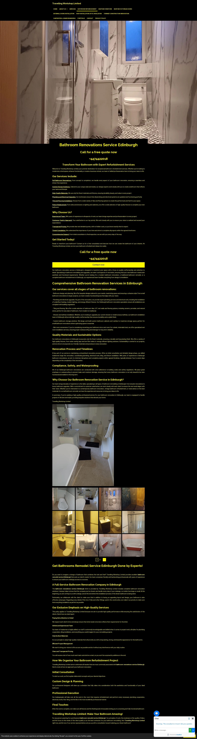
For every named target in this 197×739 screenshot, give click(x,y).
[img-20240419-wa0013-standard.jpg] (110, 545)
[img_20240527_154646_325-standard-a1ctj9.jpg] (63, 522)
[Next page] (104, 559)
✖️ (193, 718)
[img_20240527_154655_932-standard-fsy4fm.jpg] (86, 522)
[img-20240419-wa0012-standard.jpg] (133, 545)
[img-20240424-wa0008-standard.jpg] (63, 498)
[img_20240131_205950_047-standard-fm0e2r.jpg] (86, 545)
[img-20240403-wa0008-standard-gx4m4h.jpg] (110, 498)
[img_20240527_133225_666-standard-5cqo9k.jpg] (63, 545)
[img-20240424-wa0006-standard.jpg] (86, 498)
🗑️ (189, 718)
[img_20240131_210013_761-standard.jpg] (133, 498)
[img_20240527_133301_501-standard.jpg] (133, 522)
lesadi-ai (179, 734)
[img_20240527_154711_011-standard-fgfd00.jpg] (110, 522)
